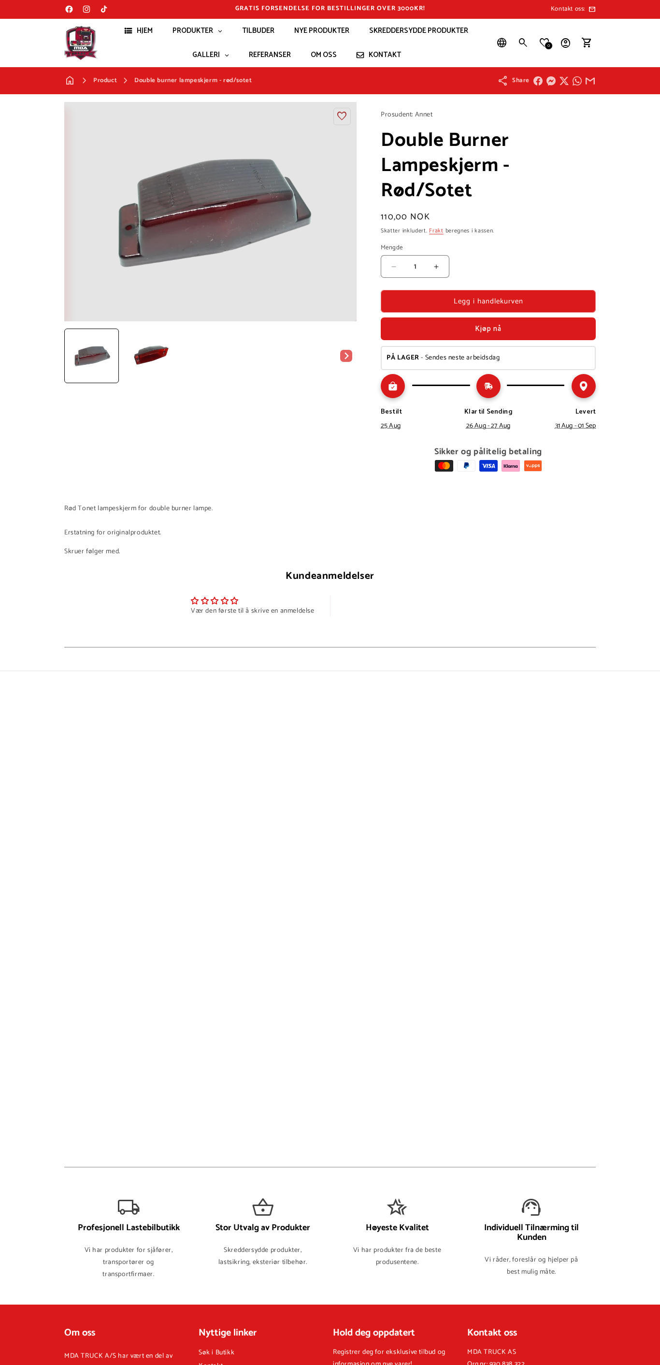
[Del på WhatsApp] (577, 81)
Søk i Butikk (216, 1352)
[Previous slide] (75, 355)
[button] (523, 43)
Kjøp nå (488, 329)
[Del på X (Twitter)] (564, 81)
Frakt (436, 230)
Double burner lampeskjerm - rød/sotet (193, 80)
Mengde (391, 248)
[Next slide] (346, 355)
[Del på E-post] (590, 81)
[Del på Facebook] (538, 81)
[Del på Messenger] (551, 81)
